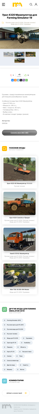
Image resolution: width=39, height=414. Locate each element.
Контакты (20, 411)
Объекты (23, 347)
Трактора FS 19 (11, 342)
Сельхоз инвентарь (13, 360)
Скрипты (25, 365)
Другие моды (11, 365)
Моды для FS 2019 (17, 24)
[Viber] (23, 80)
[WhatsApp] (26, 80)
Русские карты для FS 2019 (15, 325)
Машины (9, 369)
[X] (21, 80)
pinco (20, 409)
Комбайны (27, 342)
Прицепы (9, 347)
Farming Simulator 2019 (14, 320)
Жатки (22, 369)
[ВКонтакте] (12, 80)
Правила (16, 409)
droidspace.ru (31, 405)
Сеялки (9, 356)
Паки (20, 356)
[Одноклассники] (15, 80)
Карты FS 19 (10, 351)
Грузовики (27, 24)
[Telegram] (18, 80)
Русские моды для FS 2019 (14, 22)
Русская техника (29, 22)
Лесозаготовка (26, 351)
